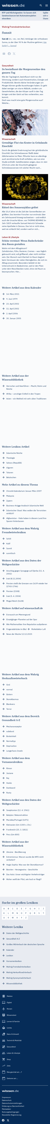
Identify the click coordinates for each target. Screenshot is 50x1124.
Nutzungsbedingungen (10, 1112)
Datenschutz (7, 1100)
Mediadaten (6, 1109)
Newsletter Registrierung (11, 1115)
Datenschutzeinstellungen (12, 1103)
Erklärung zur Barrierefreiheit (13, 1106)
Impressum (6, 1097)
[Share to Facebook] (9, 53)
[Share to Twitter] (14, 53)
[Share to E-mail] (3, 53)
